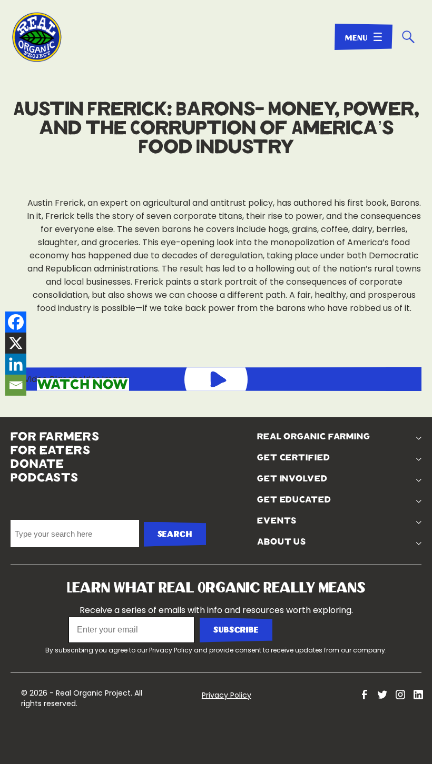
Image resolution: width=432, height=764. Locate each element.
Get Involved (292, 479)
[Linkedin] (15, 364)
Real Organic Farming (313, 437)
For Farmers (55, 437)
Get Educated (294, 500)
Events (277, 521)
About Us (281, 542)
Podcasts (44, 478)
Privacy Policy (170, 650)
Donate (37, 464)
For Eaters (51, 450)
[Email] (15, 385)
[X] (15, 343)
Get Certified (293, 458)
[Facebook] (15, 322)
